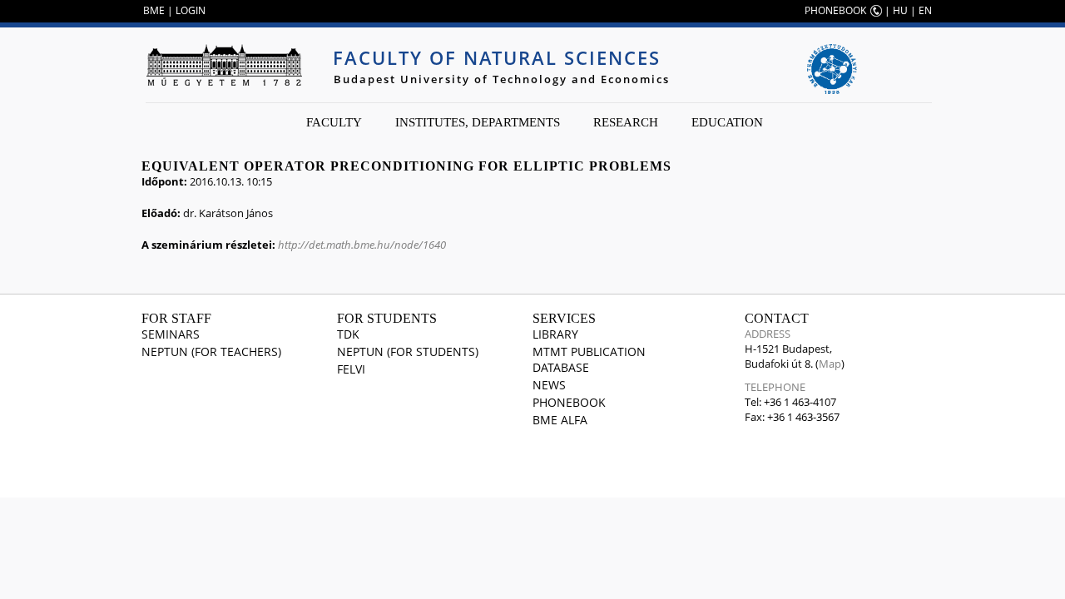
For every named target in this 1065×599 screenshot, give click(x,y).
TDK (348, 334)
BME (154, 10)
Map (830, 363)
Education (727, 122)
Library (555, 334)
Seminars (170, 334)
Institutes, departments (477, 122)
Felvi (351, 369)
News (549, 385)
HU (900, 10)
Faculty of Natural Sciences (497, 57)
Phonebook (569, 402)
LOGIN (191, 10)
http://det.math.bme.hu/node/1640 (362, 244)
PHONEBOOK (835, 10)
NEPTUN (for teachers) (211, 351)
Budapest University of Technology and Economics (502, 79)
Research (625, 122)
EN (925, 10)
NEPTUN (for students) (407, 351)
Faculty (334, 122)
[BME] (224, 65)
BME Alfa (559, 420)
